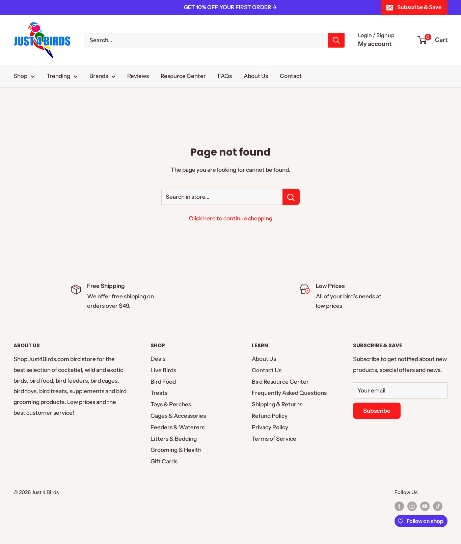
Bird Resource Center (280, 381)
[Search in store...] (291, 197)
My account (374, 44)
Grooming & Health (176, 449)
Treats (159, 392)
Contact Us (266, 370)
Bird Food (163, 381)
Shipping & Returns (277, 404)
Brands (98, 76)
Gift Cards (164, 461)
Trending (58, 76)
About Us (256, 76)
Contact (291, 76)
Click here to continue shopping (230, 218)
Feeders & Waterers (178, 427)
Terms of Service (274, 438)
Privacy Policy (270, 427)
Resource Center (183, 76)
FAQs (225, 76)
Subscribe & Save (419, 7)
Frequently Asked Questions (289, 392)
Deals (158, 358)
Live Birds (163, 370)
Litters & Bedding (174, 438)
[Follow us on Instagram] (412, 506)
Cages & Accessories (178, 415)
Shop (20, 76)
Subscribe (376, 410)
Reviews (138, 76)
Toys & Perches (171, 404)
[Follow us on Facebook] (399, 506)
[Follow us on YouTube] (425, 506)
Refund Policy (270, 415)
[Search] (336, 40)
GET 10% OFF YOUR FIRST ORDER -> (230, 7)
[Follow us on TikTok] (437, 506)
